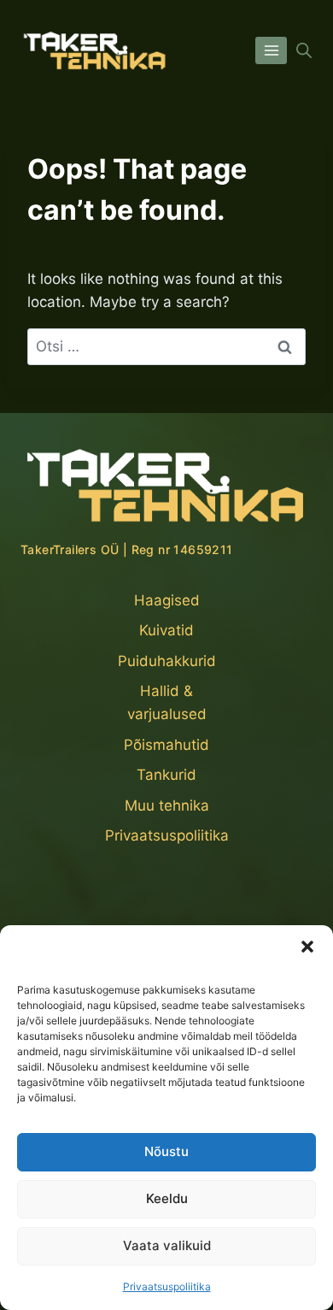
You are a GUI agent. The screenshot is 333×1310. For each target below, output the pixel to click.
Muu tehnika (167, 805)
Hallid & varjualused (167, 702)
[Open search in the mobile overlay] (304, 50)
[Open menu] (271, 50)
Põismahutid (166, 744)
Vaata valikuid (167, 1245)
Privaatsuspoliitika (167, 1286)
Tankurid (166, 774)
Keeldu (167, 1198)
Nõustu (166, 1151)
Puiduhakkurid (167, 661)
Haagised (167, 600)
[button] (307, 946)
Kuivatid (166, 630)
